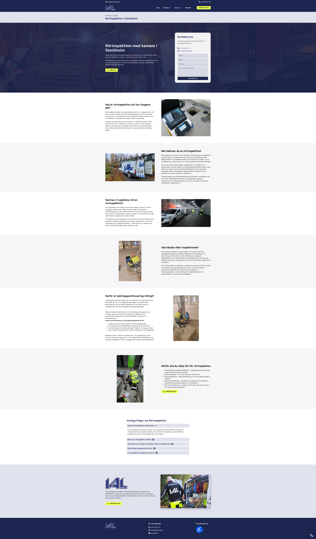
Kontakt (188, 8)
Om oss (177, 8)
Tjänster (166, 8)
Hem (158, 8)
